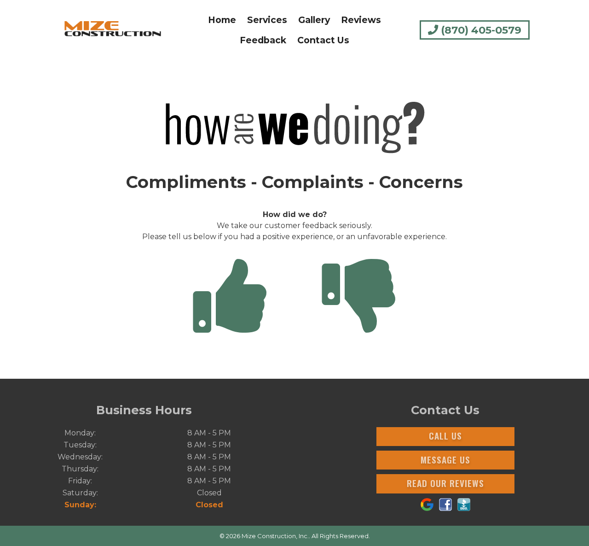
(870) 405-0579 (479, 29)
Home (222, 19)
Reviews (361, 19)
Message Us (445, 459)
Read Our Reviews (445, 483)
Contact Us (323, 40)
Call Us (445, 435)
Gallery (314, 19)
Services (267, 19)
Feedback (263, 40)
